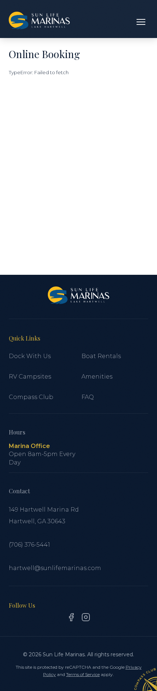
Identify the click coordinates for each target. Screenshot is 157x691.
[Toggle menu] (141, 22)
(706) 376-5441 (29, 544)
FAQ (87, 397)
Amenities (96, 376)
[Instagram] (85, 618)
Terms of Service (83, 674)
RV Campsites (30, 376)
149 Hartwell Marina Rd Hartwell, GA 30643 (44, 515)
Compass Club (31, 397)
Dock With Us (30, 356)
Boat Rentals (101, 356)
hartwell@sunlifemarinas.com (55, 568)
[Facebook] (71, 618)
